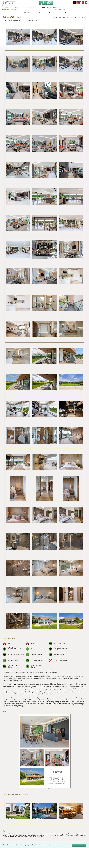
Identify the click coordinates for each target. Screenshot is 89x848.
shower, (84, 835)
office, (69, 835)
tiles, (19, 836)
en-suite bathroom (9, 690)
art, (4, 834)
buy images (15, 8)
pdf (9, 20)
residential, (79, 835)
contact (62, 8)
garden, (64, 834)
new (40, 13)
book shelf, (26, 834)
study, (16, 836)
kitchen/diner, (33, 835)
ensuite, (38, 834)
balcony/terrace (33, 692)
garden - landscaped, (71, 834)
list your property (27, 8)
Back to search (78, 17)
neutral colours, (64, 835)
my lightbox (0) (61, 9)
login (56, 9)
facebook (80, 2)
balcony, (7, 834)
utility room (61, 686)
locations (5, 8)
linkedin (86, 2)
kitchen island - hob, (24, 835)
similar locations (19, 20)
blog (43, 8)
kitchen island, (15, 835)
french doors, (58, 834)
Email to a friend (33, 20)
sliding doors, (6, 836)
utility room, (31, 836)
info (4, 20)
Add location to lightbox (62, 17)
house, (9, 835)
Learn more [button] (56, 845)
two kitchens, (24, 836)
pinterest (83, 2)
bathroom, (15, 834)
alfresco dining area (58, 700)
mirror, (45, 835)
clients (37, 8)
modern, (49, 835)
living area (68, 684)
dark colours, (32, 834)
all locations (28, 13)
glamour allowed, (81, 834)
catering (16, 9)
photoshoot (6, 9)
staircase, (12, 836)
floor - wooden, (51, 834)
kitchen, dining (55, 684)
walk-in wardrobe (78, 690)
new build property (33, 676)
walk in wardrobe (39, 836)
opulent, (73, 835)
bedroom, (20, 834)
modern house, (55, 835)
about (55, 8)
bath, (10, 834)
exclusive (51, 13)
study (13, 692)
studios (63, 13)
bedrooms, (49, 688)
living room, (40, 835)
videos (49, 8)
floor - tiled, (44, 834)
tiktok (74, 2)
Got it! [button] (79, 845)
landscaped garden (45, 698)
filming (11, 9)
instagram (77, 2)
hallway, (5, 835)
